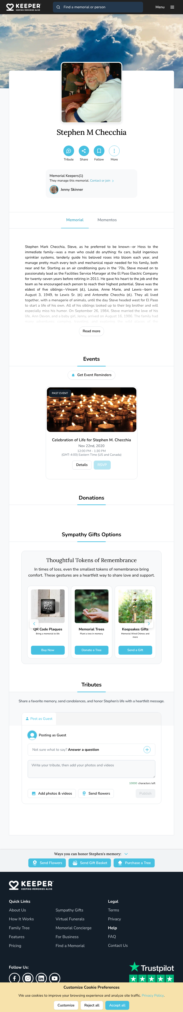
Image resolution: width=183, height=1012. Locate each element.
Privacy (114, 919)
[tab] (39, 718)
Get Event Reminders (94, 374)
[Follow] (99, 151)
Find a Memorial (70, 946)
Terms (113, 910)
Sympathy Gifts (69, 910)
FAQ (112, 936)
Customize (66, 1005)
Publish (145, 793)
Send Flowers (51, 862)
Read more (91, 331)
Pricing (15, 946)
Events (91, 359)
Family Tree (19, 928)
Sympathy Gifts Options (91, 535)
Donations (91, 498)
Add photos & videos (55, 793)
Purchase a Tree (138, 862)
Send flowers (99, 793)
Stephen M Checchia (92, 132)
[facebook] (14, 978)
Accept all (117, 1005)
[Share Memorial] (84, 151)
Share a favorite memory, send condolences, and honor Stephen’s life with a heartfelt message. (91, 701)
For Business (67, 937)
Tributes (91, 685)
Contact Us (118, 945)
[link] (48, 622)
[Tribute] (68, 151)
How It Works (21, 919)
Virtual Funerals (70, 919)
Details (81, 464)
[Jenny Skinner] (54, 189)
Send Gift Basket (93, 862)
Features (17, 937)
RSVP (102, 464)
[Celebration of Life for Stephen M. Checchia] (91, 409)
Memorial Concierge (74, 928)
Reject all (92, 1005)
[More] (114, 151)
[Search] (58, 7)
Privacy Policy (153, 995)
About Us (17, 910)
